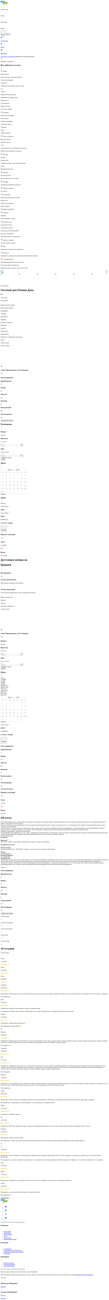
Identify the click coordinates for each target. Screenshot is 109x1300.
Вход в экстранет (9, 1263)
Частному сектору (9, 1266)
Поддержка (7, 1233)
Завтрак (3, 603)
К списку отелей (7, 56)
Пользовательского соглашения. (84, 1274)
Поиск (14, 56)
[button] (3, 272)
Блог (5, 1236)
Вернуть (3, 1295)
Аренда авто (7, 1237)
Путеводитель (8, 1234)
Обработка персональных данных (14, 1252)
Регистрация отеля (9, 1264)
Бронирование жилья (10, 1239)
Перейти (3, 1286)
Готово (3, 459)
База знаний (7, 1231)
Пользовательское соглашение (13, 1250)
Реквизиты (7, 1253)
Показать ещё (5, 1198)
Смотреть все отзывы (7, 420)
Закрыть (3, 1298)
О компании (7, 1249)
